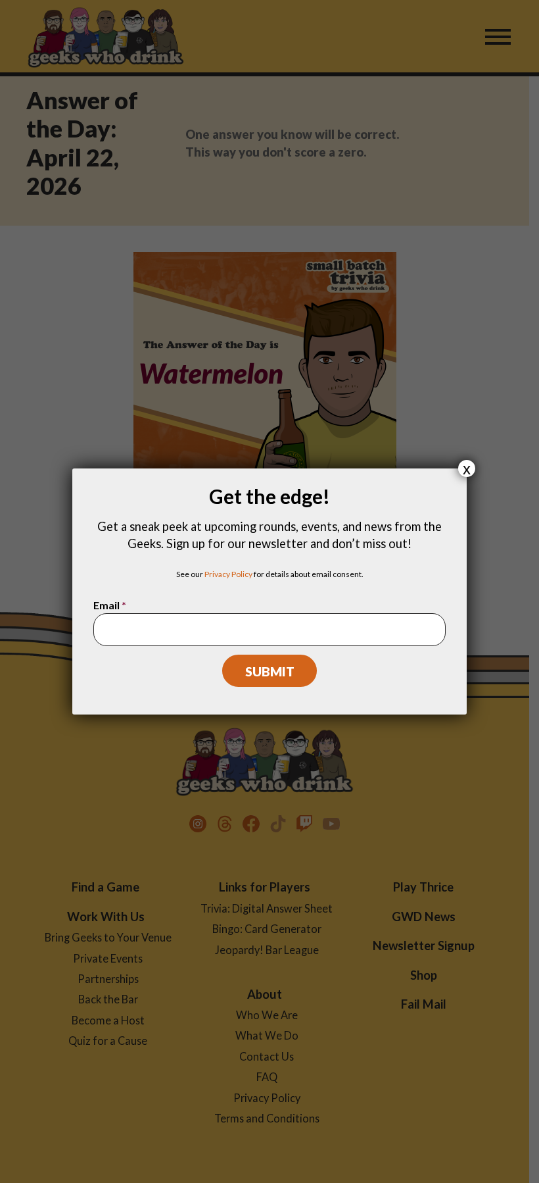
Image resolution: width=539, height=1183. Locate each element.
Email (109, 605)
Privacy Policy (228, 574)
